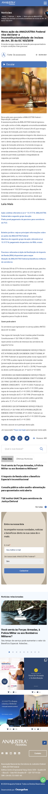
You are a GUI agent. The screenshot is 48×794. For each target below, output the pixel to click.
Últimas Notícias (24, 459)
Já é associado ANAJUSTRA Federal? (19, 556)
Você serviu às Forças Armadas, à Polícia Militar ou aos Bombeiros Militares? (20, 633)
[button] (45, 3)
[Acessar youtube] (11, 753)
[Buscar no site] (44, 743)
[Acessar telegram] (15, 753)
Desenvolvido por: (8, 790)
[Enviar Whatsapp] (19, 438)
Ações (19, 16)
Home (4, 16)
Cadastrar (24, 571)
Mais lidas (7, 459)
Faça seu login (20, 430)
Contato (37, 753)
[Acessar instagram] (6, 753)
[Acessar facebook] (2, 753)
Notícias (11, 16)
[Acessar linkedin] (19, 753)
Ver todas (39, 507)
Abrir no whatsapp (43, 780)
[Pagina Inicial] (8, 3)
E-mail (7, 545)
